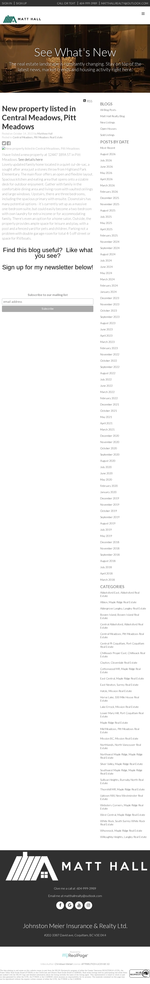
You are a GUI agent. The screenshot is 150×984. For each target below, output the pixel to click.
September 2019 (110, 517)
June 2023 (106, 329)
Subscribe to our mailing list (48, 295)
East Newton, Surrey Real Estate (119, 684)
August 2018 (107, 561)
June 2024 (106, 266)
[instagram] (89, 905)
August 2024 (107, 254)
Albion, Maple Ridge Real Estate (118, 602)
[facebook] (61, 905)
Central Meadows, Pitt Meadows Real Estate (37, 137)
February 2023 (109, 348)
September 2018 (110, 554)
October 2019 (108, 510)
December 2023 (109, 298)
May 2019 (106, 535)
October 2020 (108, 448)
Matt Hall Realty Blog (112, 116)
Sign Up (21, 3)
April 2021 (106, 423)
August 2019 (107, 523)
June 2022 (106, 385)
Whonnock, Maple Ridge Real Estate (121, 830)
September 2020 (110, 454)
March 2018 (107, 579)
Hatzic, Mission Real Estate (116, 691)
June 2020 (106, 473)
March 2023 (107, 341)
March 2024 (107, 279)
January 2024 (108, 291)
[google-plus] (70, 905)
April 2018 (106, 573)
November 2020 (109, 442)
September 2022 (110, 366)
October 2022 (108, 360)
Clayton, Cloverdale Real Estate (118, 662)
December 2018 (109, 542)
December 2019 (109, 498)
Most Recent (107, 147)
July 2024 (106, 260)
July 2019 (106, 529)
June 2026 (106, 166)
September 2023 (110, 316)
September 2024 (110, 248)
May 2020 (106, 479)
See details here (30, 159)
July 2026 (106, 160)
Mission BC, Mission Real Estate (119, 738)
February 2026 (109, 191)
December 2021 (109, 404)
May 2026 (106, 172)
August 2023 (107, 323)
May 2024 (106, 273)
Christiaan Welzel (64, 963)
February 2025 (109, 235)
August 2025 (107, 210)
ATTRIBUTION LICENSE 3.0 (95, 963)
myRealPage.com (75, 956)
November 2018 (109, 548)
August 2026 (107, 154)
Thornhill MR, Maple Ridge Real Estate (122, 789)
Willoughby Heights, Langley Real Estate (123, 836)
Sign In (7, 3)
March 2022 (107, 392)
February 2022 (109, 398)
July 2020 (106, 467)
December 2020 (109, 435)
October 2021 (108, 410)
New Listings (107, 122)
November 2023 (109, 304)
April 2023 (106, 335)
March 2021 (107, 429)
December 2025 (109, 197)
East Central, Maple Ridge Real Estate (122, 678)
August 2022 (107, 373)
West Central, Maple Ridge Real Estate (122, 814)
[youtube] (79, 905)
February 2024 (109, 285)
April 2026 (106, 179)
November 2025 (109, 204)
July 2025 (106, 216)
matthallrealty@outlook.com (83, 896)
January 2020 (108, 492)
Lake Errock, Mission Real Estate (119, 706)
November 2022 (109, 354)
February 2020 (109, 485)
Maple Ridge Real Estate (114, 722)
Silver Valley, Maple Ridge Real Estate (121, 764)
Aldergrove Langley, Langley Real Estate (123, 608)
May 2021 (106, 417)
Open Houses (108, 128)
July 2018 (106, 567)
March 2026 (107, 185)
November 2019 (109, 504)
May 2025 (106, 223)
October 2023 (108, 310)
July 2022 (106, 379)
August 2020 (107, 460)
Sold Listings (107, 135)
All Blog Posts (108, 109)
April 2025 (106, 229)
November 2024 (109, 241)
